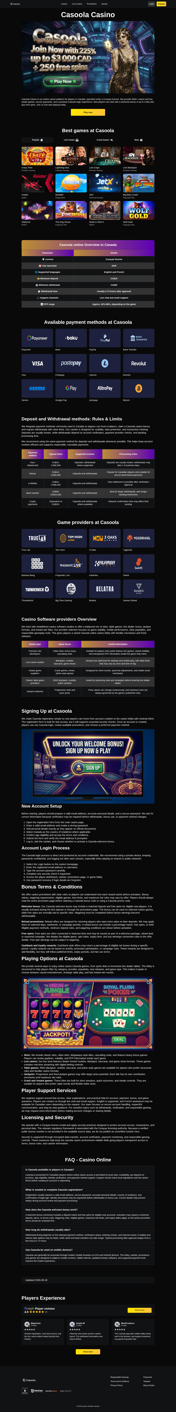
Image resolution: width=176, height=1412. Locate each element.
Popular (35, 140)
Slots (136, 140)
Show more (88, 1352)
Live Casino (69, 140)
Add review (139, 1310)
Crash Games (103, 140)
